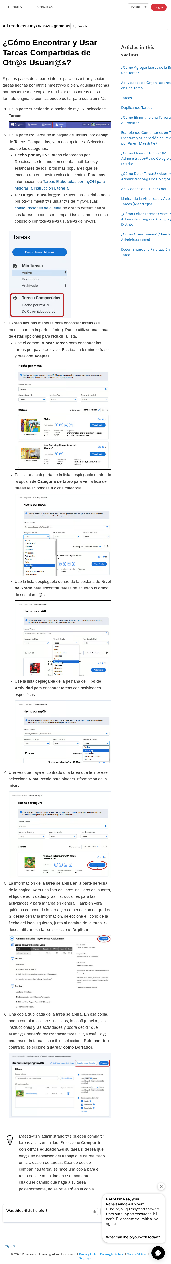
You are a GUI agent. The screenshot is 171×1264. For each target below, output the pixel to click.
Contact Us (45, 7)
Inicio (13, 7)
